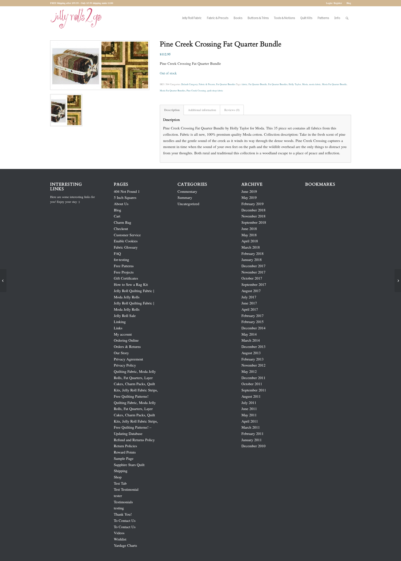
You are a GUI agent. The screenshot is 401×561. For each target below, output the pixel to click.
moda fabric (315, 84)
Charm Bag (122, 222)
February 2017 (252, 315)
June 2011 (249, 408)
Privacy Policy (125, 365)
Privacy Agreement (128, 359)
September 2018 (253, 222)
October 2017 (251, 278)
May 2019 (249, 197)
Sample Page (123, 458)
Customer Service (127, 234)
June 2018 (249, 228)
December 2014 (253, 327)
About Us (121, 203)
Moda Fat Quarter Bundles (172, 90)
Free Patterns (124, 265)
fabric (244, 84)
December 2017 (253, 265)
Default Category (189, 84)
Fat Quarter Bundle (258, 84)
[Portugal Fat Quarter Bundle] (3, 280)
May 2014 (249, 334)
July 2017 (248, 296)
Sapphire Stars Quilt (129, 464)
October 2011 (251, 383)
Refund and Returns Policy (134, 439)
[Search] (347, 18)
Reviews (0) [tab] (232, 110)
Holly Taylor (295, 84)
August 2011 (251, 396)
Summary (185, 197)
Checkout (121, 228)
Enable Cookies (126, 240)
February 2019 (252, 203)
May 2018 (249, 234)
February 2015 (252, 321)
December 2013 (253, 346)
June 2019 (249, 191)
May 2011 (249, 414)
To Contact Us (125, 520)
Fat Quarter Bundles (225, 84)
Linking (120, 321)
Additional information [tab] (202, 110)
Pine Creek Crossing (196, 90)
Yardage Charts (125, 545)
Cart (117, 216)
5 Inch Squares (125, 197)
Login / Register (334, 3)
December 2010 (253, 445)
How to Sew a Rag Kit (131, 284)
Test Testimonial (126, 489)
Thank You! (123, 514)
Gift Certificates (126, 278)
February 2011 (252, 433)
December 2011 (253, 377)
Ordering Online (126, 340)
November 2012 (253, 365)
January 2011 (251, 439)
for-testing (121, 259)
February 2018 (252, 253)
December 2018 (253, 209)
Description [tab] (172, 109)
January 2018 (251, 259)
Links (118, 327)
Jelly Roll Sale (125, 315)
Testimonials (123, 501)
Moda (305, 84)
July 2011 (248, 402)
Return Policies (125, 445)
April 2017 (249, 309)
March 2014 (250, 340)
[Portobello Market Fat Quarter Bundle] (398, 280)
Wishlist (120, 539)
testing (119, 507)
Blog (348, 3)
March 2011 (250, 427)
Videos (119, 532)
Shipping (120, 470)
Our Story (121, 352)
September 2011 (253, 389)
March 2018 (250, 247)
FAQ (117, 253)
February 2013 (252, 359)
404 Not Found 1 (127, 191)
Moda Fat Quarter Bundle (334, 84)
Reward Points (125, 452)
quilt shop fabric (215, 90)
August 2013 (251, 352)
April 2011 (249, 421)
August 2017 (251, 290)
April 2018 (249, 240)
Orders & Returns (127, 346)
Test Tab (120, 483)
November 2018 (253, 216)
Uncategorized (188, 203)
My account (123, 334)
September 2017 (253, 284)
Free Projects (124, 272)
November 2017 (253, 272)
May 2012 (249, 371)
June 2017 (249, 302)
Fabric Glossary (126, 247)
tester (118, 495)
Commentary (187, 191)
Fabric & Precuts (207, 84)
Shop (118, 476)
